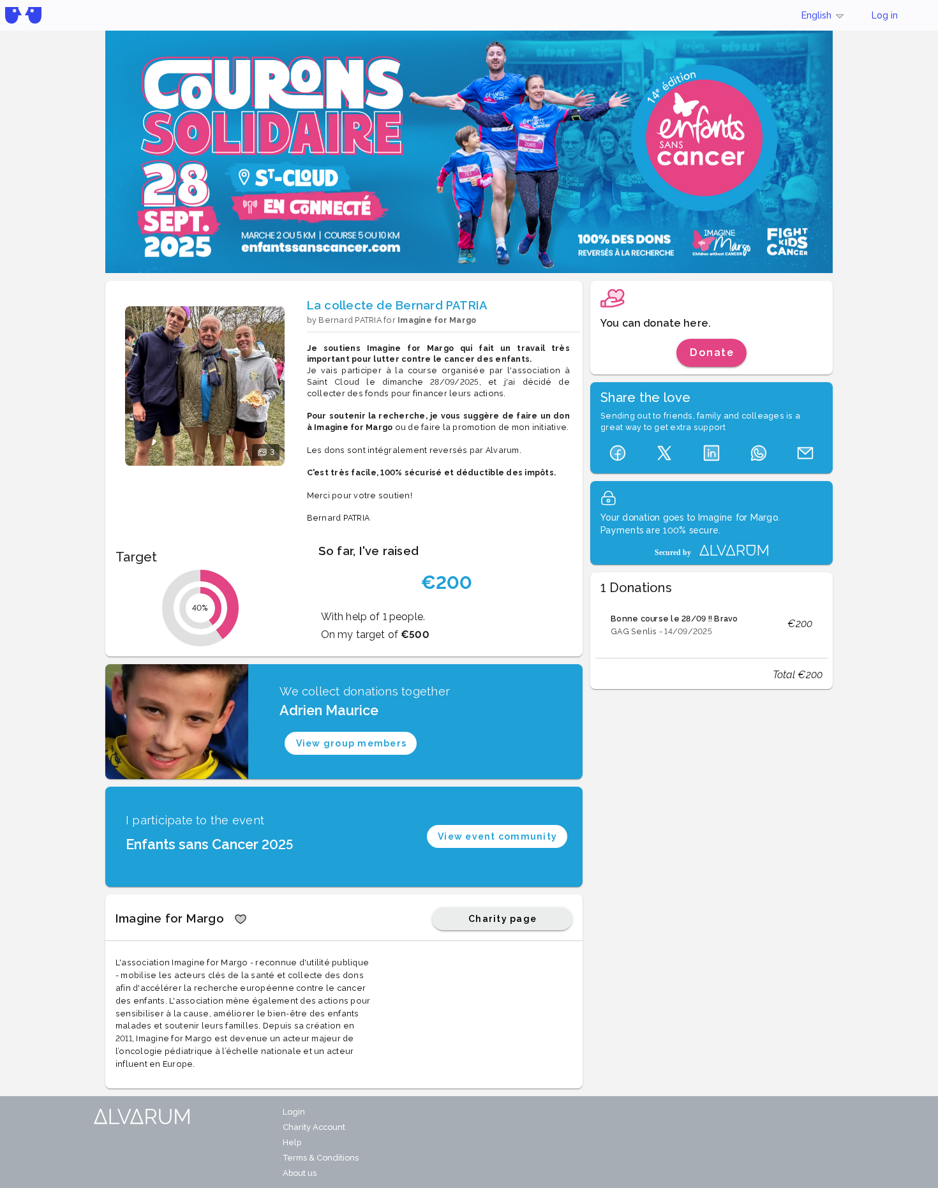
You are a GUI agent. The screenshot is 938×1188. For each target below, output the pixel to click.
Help (292, 1142)
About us (299, 1173)
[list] (711, 624)
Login (294, 1112)
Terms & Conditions (321, 1157)
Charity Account (314, 1127)
